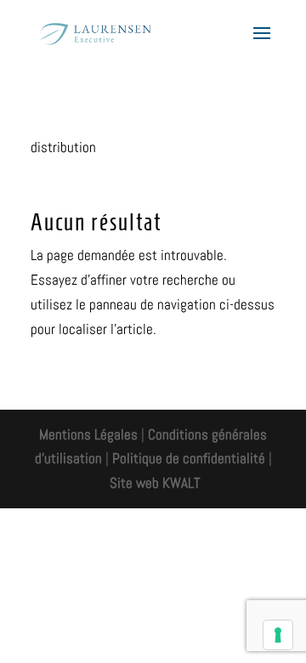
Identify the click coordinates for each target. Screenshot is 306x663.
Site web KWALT (155, 482)
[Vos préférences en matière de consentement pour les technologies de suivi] (278, 634)
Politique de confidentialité (188, 458)
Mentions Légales (88, 434)
